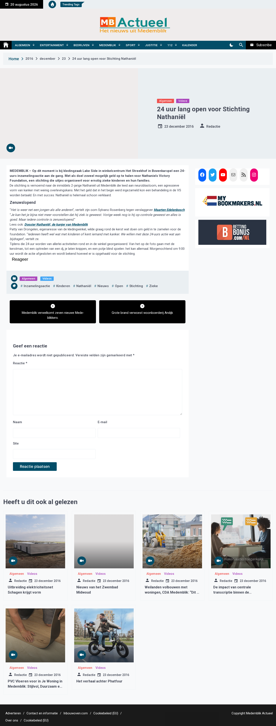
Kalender (189, 45)
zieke (153, 286)
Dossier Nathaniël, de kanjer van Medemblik (56, 224)
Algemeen (22, 45)
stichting (136, 286)
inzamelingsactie (37, 286)
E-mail (102, 422)
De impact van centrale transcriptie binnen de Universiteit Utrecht (232, 592)
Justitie (151, 45)
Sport (130, 45)
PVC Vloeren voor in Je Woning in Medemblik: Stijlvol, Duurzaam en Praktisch (35, 686)
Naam (17, 422)
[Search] (241, 45)
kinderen (63, 286)
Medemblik (107, 45)
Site (16, 443)
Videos (182, 100)
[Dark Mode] (231, 45)
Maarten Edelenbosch (169, 210)
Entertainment (52, 45)
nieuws (103, 286)
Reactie (20, 363)
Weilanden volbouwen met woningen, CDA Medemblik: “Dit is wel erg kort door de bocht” (172, 592)
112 (169, 45)
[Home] (6, 45)
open (119, 286)
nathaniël (83, 286)
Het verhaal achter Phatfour (99, 681)
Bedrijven (81, 45)
